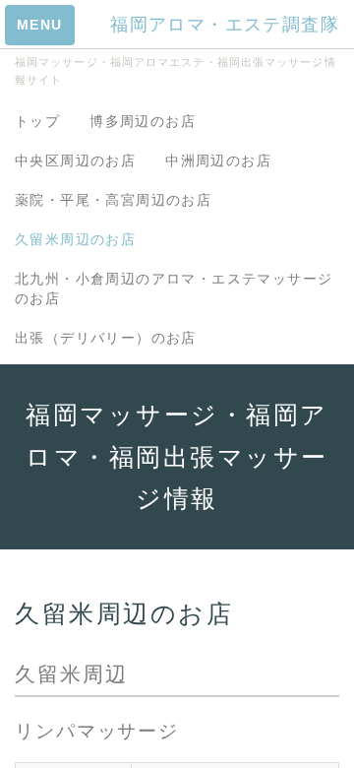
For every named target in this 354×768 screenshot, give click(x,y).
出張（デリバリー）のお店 (106, 338)
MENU (40, 24)
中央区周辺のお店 (75, 160)
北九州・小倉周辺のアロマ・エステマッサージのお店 (173, 288)
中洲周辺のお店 (218, 160)
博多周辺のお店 (142, 121)
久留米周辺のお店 (75, 239)
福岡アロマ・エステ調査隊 (224, 24)
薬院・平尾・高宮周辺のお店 (113, 200)
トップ (37, 121)
